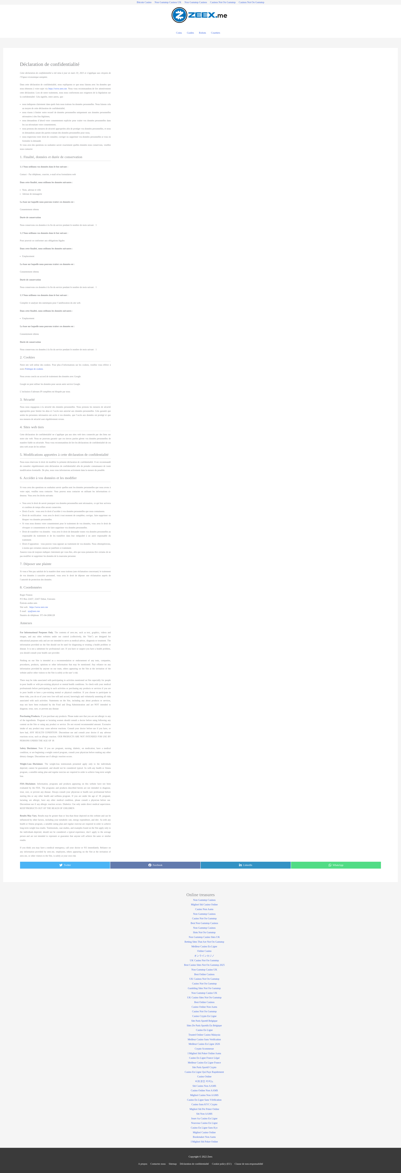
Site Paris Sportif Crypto (204, 1067)
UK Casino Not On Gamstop (204, 960)
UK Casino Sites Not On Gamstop (204, 997)
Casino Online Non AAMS (204, 1090)
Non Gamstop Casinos (196, 2)
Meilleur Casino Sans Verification (204, 1039)
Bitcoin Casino (144, 2)
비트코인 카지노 (204, 1081)
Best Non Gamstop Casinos (204, 923)
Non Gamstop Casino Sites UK (204, 937)
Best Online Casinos (204, 974)
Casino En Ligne (204, 1030)
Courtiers (215, 32)
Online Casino (204, 951)
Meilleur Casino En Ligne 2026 (204, 1044)
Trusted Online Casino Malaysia (204, 1034)
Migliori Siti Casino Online (204, 904)
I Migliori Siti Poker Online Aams (204, 1053)
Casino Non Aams (204, 909)
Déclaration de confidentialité (194, 1164)
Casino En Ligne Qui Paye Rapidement (204, 1072)
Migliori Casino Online (204, 1132)
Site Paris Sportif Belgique (204, 1020)
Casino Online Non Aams (204, 1007)
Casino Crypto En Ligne (204, 1016)
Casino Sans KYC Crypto (204, 1104)
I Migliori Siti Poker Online (204, 1141)
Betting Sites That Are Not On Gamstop (204, 941)
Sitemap (173, 1164)
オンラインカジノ (204, 955)
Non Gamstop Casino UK (204, 969)
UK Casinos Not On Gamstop (204, 979)
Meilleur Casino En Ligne (204, 946)
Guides (190, 32)
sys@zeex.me (34, 611)
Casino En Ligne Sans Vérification (204, 1100)
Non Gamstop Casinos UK (168, 2)
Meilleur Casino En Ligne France (204, 1062)
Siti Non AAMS (204, 1113)
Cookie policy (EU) (222, 1164)
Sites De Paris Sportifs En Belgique (204, 1025)
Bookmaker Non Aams (204, 1137)
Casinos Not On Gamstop (223, 2)
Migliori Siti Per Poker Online (204, 1109)
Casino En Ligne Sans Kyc (204, 1127)
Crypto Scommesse (204, 1048)
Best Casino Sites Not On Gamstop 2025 (204, 965)
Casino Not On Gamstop (204, 918)
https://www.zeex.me (57, 88)
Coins (179, 32)
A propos (142, 1164)
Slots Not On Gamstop (204, 932)
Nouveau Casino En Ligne (204, 1123)
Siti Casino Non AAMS (204, 1086)
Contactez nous (158, 1164)
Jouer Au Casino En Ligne (204, 1118)
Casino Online (204, 1076)
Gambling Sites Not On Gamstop (204, 988)
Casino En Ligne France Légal (204, 1058)
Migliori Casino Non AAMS (204, 1095)
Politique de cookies (34, 369)
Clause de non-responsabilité (249, 1164)
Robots (202, 32)
